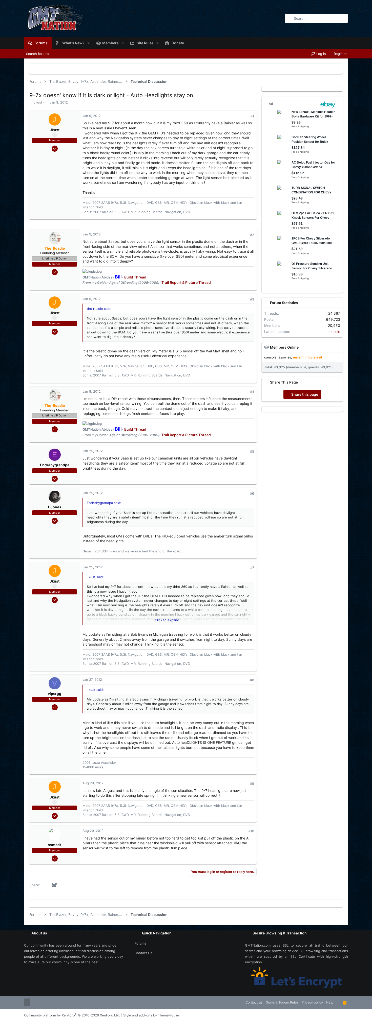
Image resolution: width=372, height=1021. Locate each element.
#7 (252, 568)
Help (329, 1002)
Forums (140, 943)
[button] (88, 43)
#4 (252, 392)
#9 (252, 784)
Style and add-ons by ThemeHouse (151, 1015)
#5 (252, 451)
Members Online (284, 347)
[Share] (245, 116)
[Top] (338, 1002)
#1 (252, 116)
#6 (252, 493)
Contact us (143, 953)
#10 (251, 831)
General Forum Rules (282, 1002)
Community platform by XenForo (72, 1015)
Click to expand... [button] (168, 620)
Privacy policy (312, 1002)
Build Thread (135, 277)
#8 (252, 680)
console (333, 331)
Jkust (38, 102)
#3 (252, 299)
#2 (252, 235)
